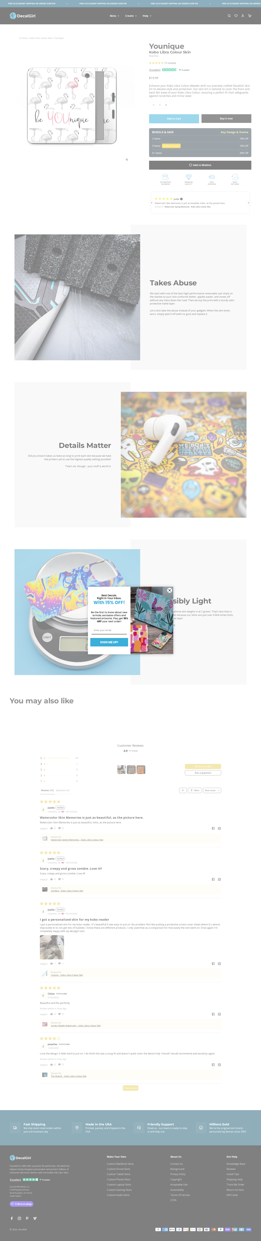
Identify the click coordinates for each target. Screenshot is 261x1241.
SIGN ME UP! (109, 642)
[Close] (169, 590)
